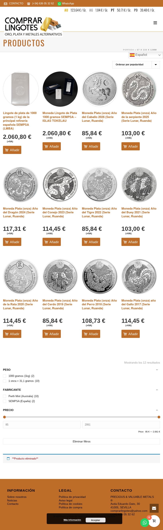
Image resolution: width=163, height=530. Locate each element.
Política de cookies (70, 503)
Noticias (12, 500)
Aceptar (95, 520)
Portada (128, 50)
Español (141, 54)
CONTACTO (16, 3)
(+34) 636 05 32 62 (43, 3)
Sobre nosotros (16, 496)
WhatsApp (67, 3)
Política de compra (70, 507)
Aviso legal (65, 500)
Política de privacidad (72, 496)
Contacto (12, 503)
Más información (72, 519)
